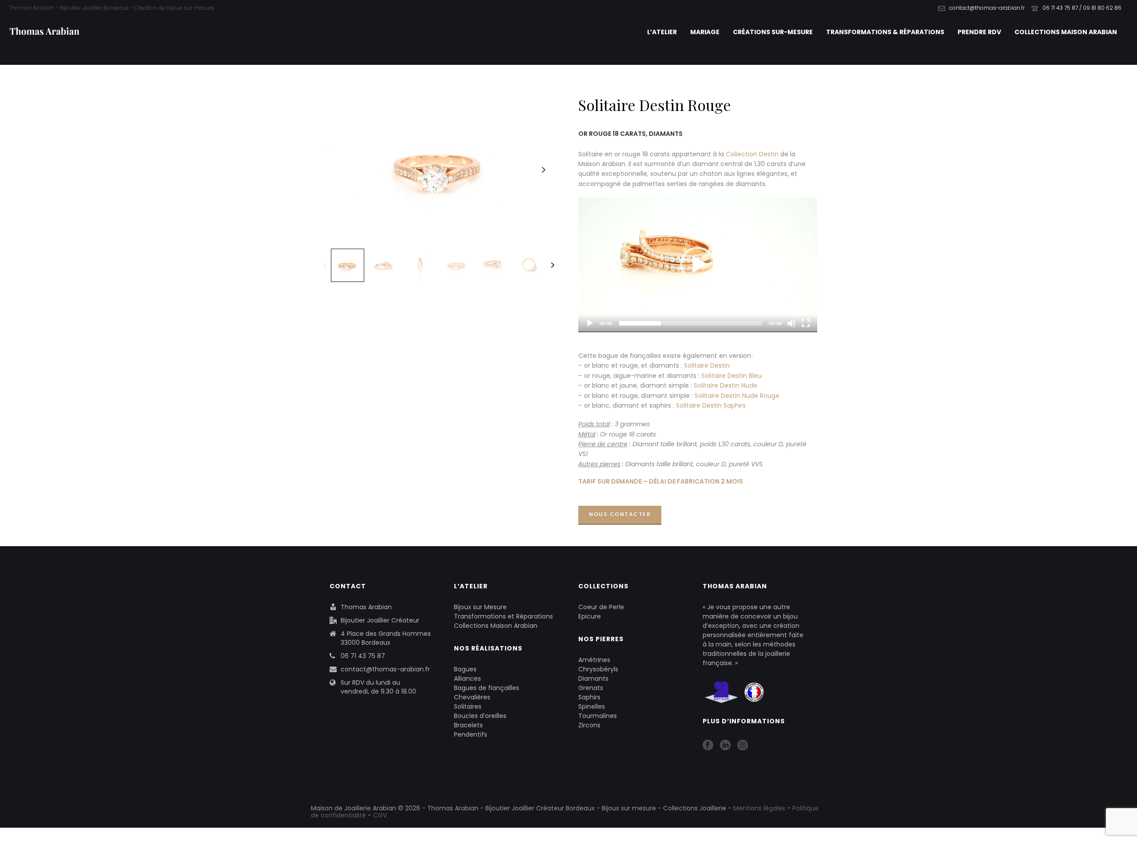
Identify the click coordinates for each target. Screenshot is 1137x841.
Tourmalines (597, 715)
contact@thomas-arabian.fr (987, 8)
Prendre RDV (979, 32)
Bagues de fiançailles (486, 687)
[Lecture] (589, 323)
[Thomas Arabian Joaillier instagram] (742, 745)
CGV (380, 815)
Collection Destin (752, 154)
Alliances (467, 678)
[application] (697, 265)
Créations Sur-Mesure (773, 32)
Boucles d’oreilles (480, 715)
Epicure (589, 616)
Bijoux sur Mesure (480, 607)
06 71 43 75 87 (363, 656)
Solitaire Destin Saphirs (711, 405)
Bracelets (468, 725)
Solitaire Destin (707, 365)
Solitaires (467, 706)
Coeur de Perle (601, 607)
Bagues (465, 669)
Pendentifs (470, 734)
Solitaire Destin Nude (725, 385)
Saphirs (589, 697)
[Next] (552, 265)
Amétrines (594, 659)
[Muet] (791, 323)
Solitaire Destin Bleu (731, 375)
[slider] (690, 323)
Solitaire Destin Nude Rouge (737, 395)
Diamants (593, 678)
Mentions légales (759, 808)
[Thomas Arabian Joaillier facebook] (708, 745)
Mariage (705, 32)
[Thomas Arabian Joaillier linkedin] (725, 745)
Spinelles (591, 706)
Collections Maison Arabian (1065, 32)
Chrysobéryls (598, 669)
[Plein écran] (805, 323)
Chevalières (472, 697)
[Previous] (325, 265)
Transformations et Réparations (503, 616)
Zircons (589, 725)
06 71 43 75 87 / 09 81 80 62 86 (1081, 8)
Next (544, 170)
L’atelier (662, 32)
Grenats (590, 687)
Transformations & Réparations (885, 32)
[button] (698, 264)
